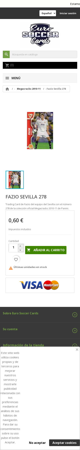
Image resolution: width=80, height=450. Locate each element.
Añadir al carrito (46, 250)
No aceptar (37, 443)
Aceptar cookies (64, 443)
